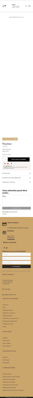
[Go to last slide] (3, 205)
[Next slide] (29, 205)
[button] (29, 6)
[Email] (16, 139)
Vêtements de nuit (16, 17)
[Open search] (26, 6)
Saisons (22, 167)
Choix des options (16, 208)
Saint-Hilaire (18, 167)
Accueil (10, 17)
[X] (8, 139)
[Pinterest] (12, 139)
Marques (10, 167)
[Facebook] (4, 139)
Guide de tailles (6, 154)
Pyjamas (13, 167)
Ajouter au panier (18, 159)
